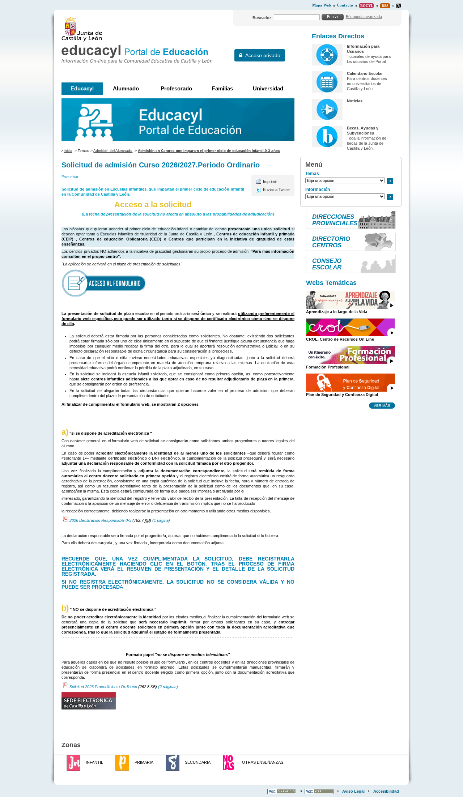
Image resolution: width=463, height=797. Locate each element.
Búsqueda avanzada (364, 16)
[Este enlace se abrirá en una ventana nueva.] (399, 6)
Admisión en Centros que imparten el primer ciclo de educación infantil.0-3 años (209, 151)
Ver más (382, 405)
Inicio (68, 151)
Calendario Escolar (365, 73)
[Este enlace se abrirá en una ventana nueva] (177, 283)
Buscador (261, 18)
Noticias (354, 101)
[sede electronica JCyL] (177, 700)
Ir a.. (390, 181)
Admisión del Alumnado (112, 151)
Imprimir (270, 181)
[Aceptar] (333, 17)
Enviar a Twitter (276, 189)
